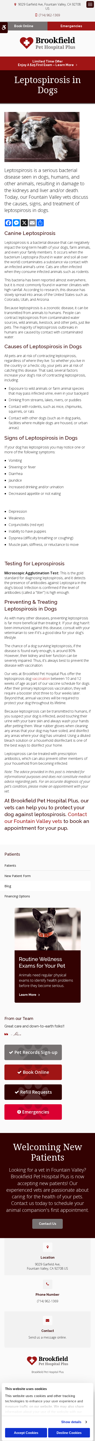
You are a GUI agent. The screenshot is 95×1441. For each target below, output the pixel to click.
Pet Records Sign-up (35, 1052)
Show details (71, 1422)
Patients (10, 865)
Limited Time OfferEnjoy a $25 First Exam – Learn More (46, 63)
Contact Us (47, 1223)
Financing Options (17, 896)
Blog (7, 886)
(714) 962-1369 (49, 15)
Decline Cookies (69, 1433)
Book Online (23, 26)
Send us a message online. (47, 1337)
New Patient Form (17, 876)
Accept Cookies (26, 1433)
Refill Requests (36, 1092)
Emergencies (71, 26)
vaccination (41, 678)
